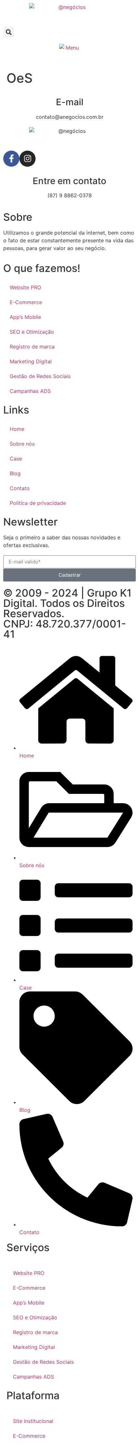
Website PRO (25, 287)
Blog (15, 473)
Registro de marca (32, 346)
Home (17, 429)
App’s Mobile (25, 317)
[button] (8, 32)
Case (16, 458)
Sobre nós (22, 444)
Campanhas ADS (30, 391)
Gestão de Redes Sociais (40, 376)
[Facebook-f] (11, 159)
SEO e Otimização (32, 332)
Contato (20, 488)
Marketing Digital (31, 361)
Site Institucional (33, 1421)
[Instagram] (27, 159)
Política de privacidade (38, 503)
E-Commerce (26, 302)
